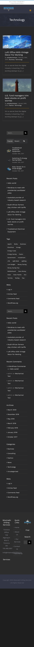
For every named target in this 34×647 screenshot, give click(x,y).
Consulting (11, 453)
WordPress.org (13, 303)
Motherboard (11, 271)
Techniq (9, 278)
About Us (17, 533)
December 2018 (13, 414)
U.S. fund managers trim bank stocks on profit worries (17, 82)
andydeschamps (12, 57)
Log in (10, 289)
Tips (23, 278)
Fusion (21, 254)
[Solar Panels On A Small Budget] (9, 169)
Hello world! (12, 183)
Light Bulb (15, 261)
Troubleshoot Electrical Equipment (17, 149)
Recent (17, 141)
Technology (18, 59)
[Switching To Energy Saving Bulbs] (9, 160)
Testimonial (17, 553)
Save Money (22, 271)
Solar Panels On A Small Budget (18, 167)
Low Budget (11, 264)
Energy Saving (11, 254)
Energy (18, 247)
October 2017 (12, 437)
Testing (17, 278)
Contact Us (17, 547)
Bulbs (16, 244)
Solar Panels (17, 274)
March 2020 (12, 410)
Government (11, 257)
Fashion (11, 105)
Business (12, 59)
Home (17, 527)
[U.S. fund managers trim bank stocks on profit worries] (17, 85)
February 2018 (13, 428)
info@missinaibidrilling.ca (17, 3)
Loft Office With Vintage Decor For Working (17, 39)
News (10, 462)
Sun (25, 274)
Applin (9, 244)
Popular (10, 141)
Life (8, 261)
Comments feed (13, 298)
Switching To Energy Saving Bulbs (19, 159)
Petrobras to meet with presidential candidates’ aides (16, 190)
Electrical (10, 247)
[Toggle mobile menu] (30, 10)
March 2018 (12, 423)
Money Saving (22, 264)
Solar (9, 274)
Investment (21, 257)
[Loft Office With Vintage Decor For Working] (17, 41)
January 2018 (12, 432)
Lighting (23, 261)
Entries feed (12, 294)
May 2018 (11, 419)
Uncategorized (13, 471)
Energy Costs (11, 251)
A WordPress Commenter (17, 366)
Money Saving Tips (13, 268)
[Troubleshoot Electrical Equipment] (9, 151)
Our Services (17, 540)
